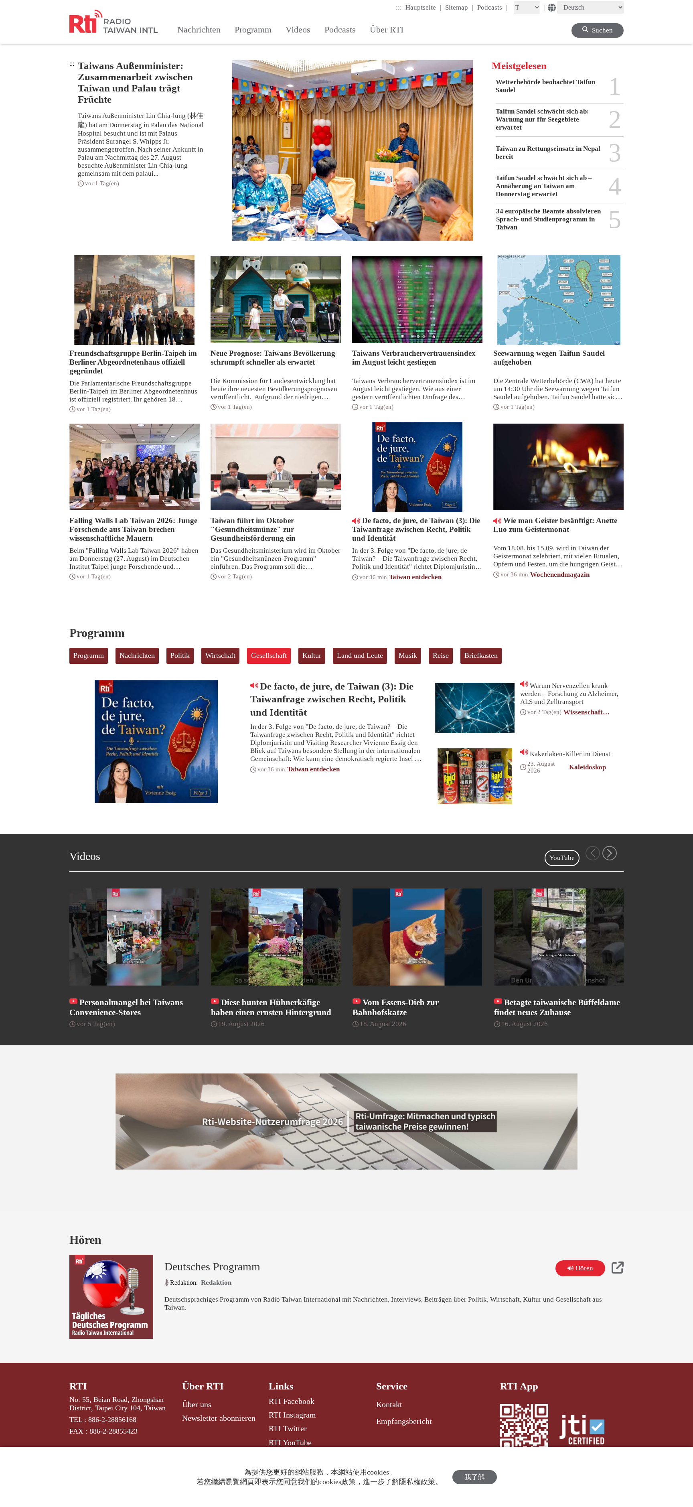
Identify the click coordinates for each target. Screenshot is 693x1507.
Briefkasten (481, 655)
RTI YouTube (290, 1442)
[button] (609, 853)
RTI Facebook (291, 1401)
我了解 (474, 1477)
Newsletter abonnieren (218, 1418)
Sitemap (459, 7)
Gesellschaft (269, 655)
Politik (180, 655)
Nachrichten (137, 655)
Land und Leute (360, 655)
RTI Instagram (292, 1414)
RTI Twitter (288, 1428)
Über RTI (203, 1386)
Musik (408, 655)
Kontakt (389, 1404)
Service (391, 1386)
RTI (78, 1386)
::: (399, 7)
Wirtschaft (220, 655)
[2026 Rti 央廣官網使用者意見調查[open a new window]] (346, 1121)
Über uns (196, 1404)
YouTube (562, 858)
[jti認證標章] (587, 1431)
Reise (441, 655)
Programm (88, 655)
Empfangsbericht (404, 1421)
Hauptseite (423, 7)
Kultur (311, 655)
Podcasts (492, 7)
